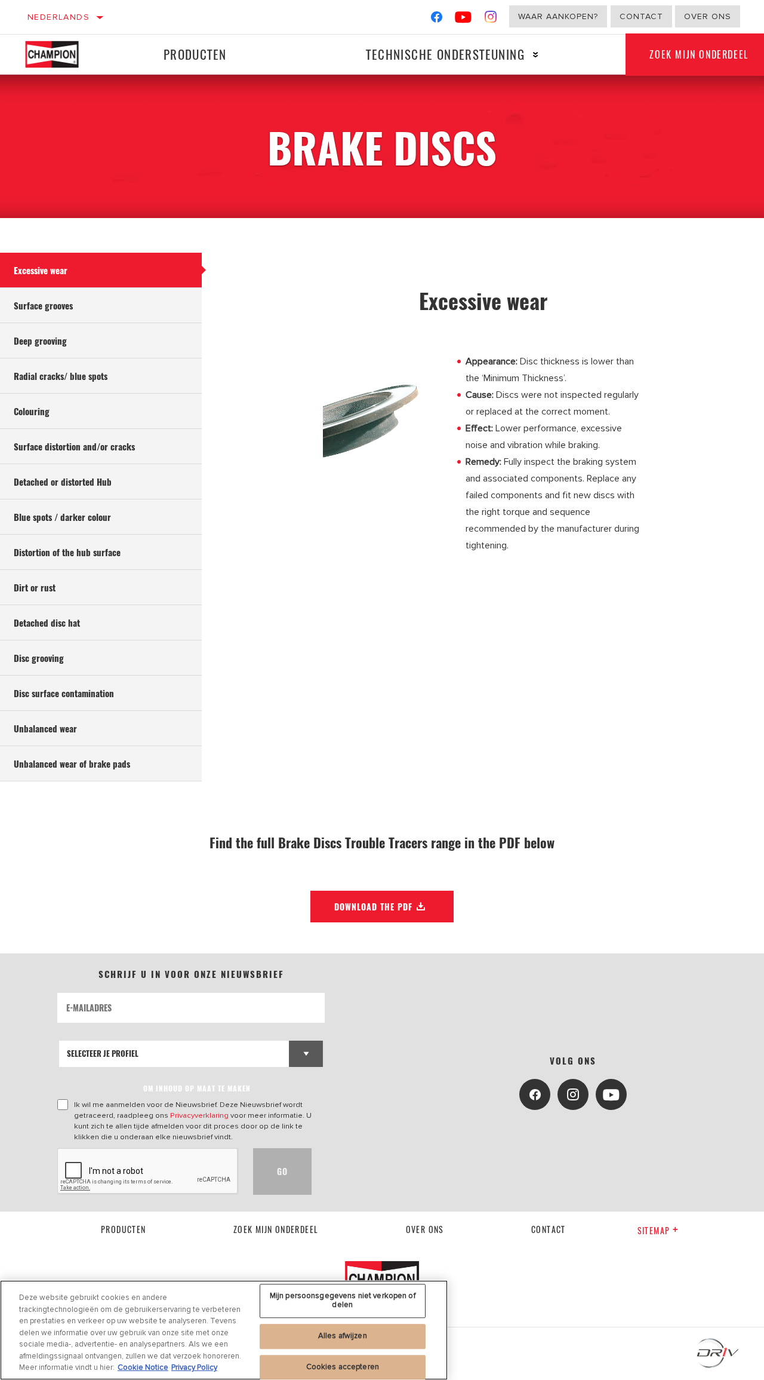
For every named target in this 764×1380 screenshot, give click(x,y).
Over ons (707, 16)
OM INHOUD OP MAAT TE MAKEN (197, 1088)
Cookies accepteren (342, 1367)
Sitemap (653, 1230)
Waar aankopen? (558, 16)
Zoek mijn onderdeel (276, 1229)
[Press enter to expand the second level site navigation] (536, 54)
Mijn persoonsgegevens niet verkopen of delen (342, 1300)
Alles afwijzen (342, 1336)
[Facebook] (436, 19)
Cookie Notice (143, 1367)
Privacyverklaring (199, 1115)
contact (548, 1229)
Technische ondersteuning (445, 54)
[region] (224, 1330)
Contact (641, 16)
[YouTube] (463, 19)
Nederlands (58, 17)
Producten (195, 54)
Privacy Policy (194, 1367)
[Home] (59, 54)
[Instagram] (491, 19)
